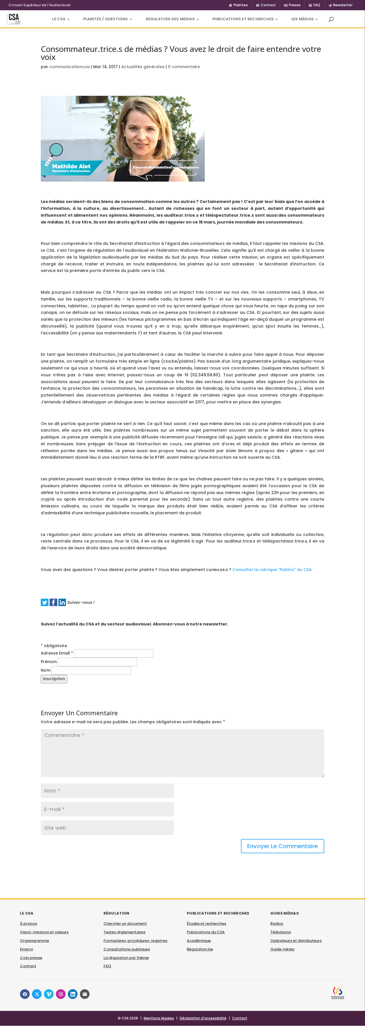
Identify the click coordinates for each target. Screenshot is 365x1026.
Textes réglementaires (124, 932)
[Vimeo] (49, 994)
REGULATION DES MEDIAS (170, 19)
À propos (28, 923)
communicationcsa (69, 67)
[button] (331, 19)
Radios (276, 923)
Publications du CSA (206, 932)
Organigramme (34, 940)
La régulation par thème (126, 957)
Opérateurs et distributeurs (296, 940)
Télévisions (280, 932)
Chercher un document (125, 923)
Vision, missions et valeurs (44, 932)
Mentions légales (159, 1018)
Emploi (26, 949)
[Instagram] (61, 994)
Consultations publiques (127, 949)
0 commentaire (184, 67)
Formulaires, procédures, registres (135, 940)
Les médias (302, 19)
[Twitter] (37, 994)
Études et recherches (206, 923)
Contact (28, 966)
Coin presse (31, 957)
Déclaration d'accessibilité (203, 1018)
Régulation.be (200, 949)
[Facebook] (25, 994)
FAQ (107, 966)
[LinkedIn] (73, 994)
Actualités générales (143, 67)
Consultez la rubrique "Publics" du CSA (272, 569)
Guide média (282, 949)
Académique (199, 940)
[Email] (85, 994)
